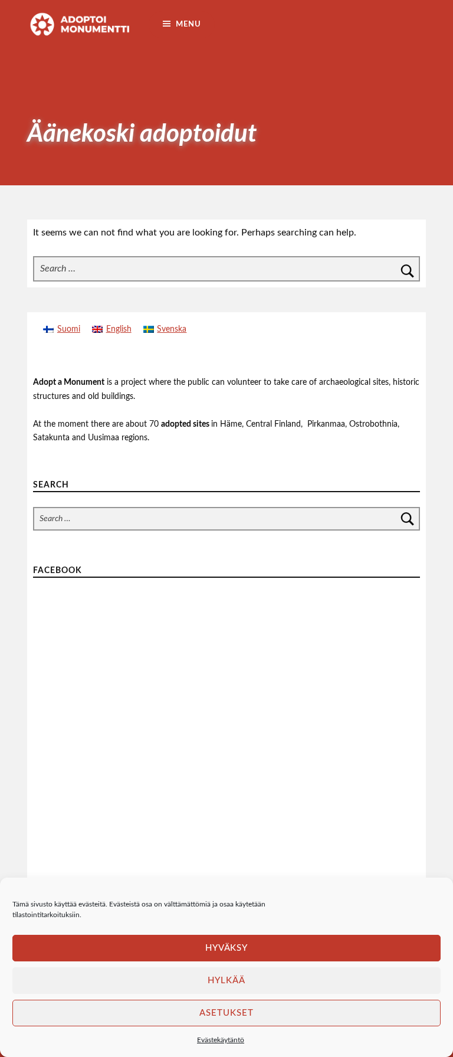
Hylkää (226, 980)
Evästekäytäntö (220, 1039)
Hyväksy (226, 948)
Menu (188, 24)
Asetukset (226, 1013)
